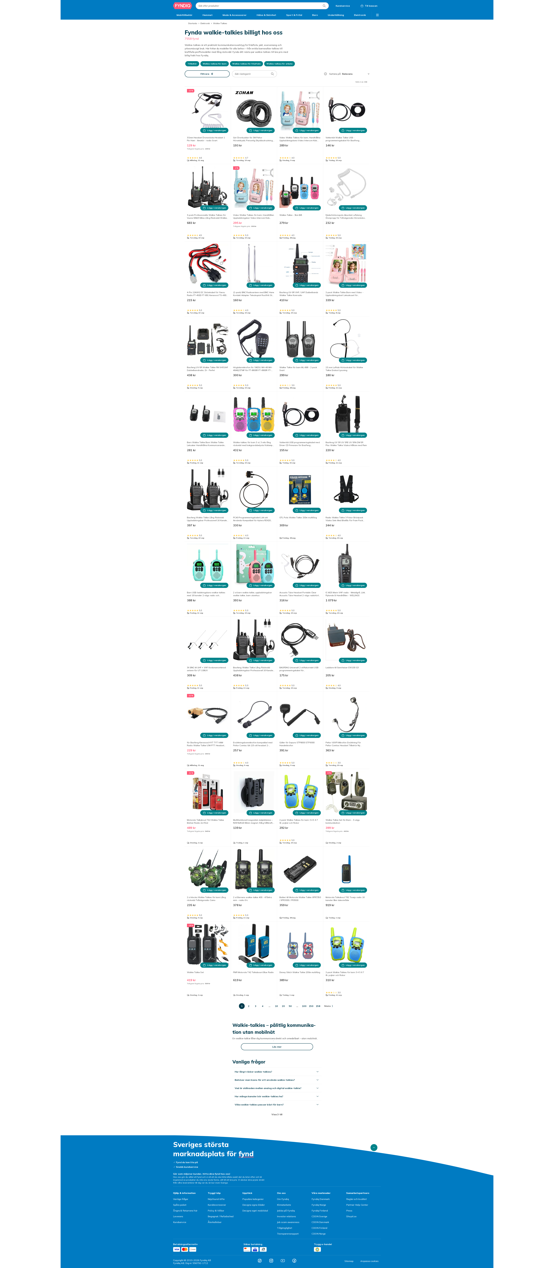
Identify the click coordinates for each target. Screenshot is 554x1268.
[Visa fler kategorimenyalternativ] (377, 15)
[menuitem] (184, 15)
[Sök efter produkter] (324, 5)
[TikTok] (259, 1260)
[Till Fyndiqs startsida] (182, 5)
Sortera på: (335, 73)
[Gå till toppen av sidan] (373, 1147)
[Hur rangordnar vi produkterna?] (325, 73)
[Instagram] (271, 1260)
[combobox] (262, 5)
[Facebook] (294, 1260)
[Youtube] (282, 1260)
